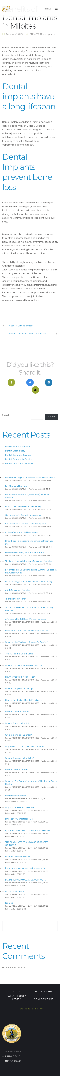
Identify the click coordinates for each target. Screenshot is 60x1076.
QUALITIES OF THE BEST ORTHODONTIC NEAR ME (27, 830)
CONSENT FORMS (43, 999)
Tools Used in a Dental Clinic (19, 653)
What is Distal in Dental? (16, 769)
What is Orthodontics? (21, 325)
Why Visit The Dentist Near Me (19, 807)
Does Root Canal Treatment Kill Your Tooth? (26, 630)
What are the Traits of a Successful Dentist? (26, 642)
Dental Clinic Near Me (15, 795)
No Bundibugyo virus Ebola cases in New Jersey (28, 581)
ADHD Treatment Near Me (17, 590)
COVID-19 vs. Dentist (15, 891)
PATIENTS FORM (43, 991)
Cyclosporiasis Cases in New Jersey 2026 (25, 523)
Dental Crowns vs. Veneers (18, 856)
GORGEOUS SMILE (13, 1051)
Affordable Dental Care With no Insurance (25, 619)
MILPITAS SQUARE (13, 1061)
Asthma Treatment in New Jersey (21, 532)
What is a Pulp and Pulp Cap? (19, 688)
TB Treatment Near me (16, 599)
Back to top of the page (31, 1009)
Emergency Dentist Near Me (19, 819)
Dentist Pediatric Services (17, 446)
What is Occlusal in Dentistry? (19, 758)
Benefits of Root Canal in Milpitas (27, 333)
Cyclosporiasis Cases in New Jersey (23, 515)
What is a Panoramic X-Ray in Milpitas (23, 665)
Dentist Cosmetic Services (18, 455)
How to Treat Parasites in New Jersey (23, 506)
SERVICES (34, 34)
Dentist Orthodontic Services (19, 459)
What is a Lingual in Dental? (18, 735)
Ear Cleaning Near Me (16, 486)
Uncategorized (48, 34)
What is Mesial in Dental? (17, 711)
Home (16, 991)
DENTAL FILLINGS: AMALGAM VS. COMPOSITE (25, 879)
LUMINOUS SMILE (12, 1056)
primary (49, 8)
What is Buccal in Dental (17, 723)
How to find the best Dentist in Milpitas (23, 700)
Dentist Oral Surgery (15, 450)
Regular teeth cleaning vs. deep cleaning (25, 868)
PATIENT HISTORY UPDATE (16, 997)
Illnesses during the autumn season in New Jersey (30, 477)
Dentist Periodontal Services (19, 463)
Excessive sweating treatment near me (24, 552)
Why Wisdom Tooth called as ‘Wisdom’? (24, 746)
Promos (9, 903)
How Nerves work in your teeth (20, 677)
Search (6, 415)
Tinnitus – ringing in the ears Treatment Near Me (28, 561)
